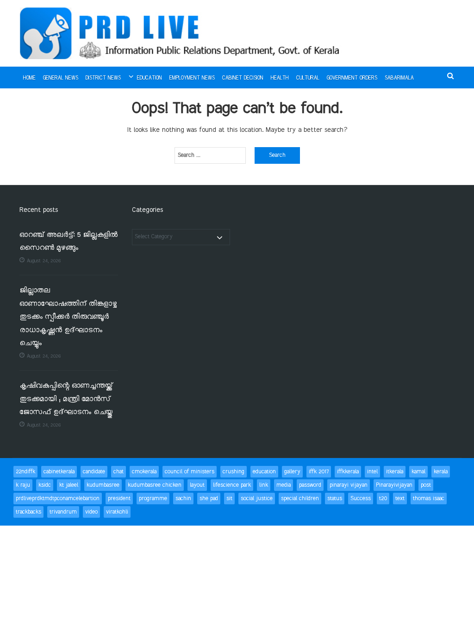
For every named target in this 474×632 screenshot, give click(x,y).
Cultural (307, 78)
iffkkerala (348, 471)
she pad (209, 498)
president (119, 498)
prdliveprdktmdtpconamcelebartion (58, 498)
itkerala (394, 471)
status (334, 498)
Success (360, 498)
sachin (183, 498)
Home (29, 78)
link (263, 485)
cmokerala (144, 471)
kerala (441, 471)
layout (197, 485)
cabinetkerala (59, 471)
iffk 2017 (319, 471)
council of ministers (189, 471)
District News (103, 78)
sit (229, 498)
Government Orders (352, 78)
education (264, 471)
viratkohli (117, 511)
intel (372, 471)
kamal (418, 471)
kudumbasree (103, 485)
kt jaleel (68, 485)
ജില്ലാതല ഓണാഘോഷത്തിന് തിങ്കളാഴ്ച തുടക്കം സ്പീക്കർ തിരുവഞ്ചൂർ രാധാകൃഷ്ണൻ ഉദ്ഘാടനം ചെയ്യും (68, 317)
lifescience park (232, 485)
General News (60, 78)
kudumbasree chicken (154, 485)
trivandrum (63, 511)
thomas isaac (428, 498)
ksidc (44, 485)
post (426, 485)
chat (118, 471)
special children (300, 498)
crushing (233, 471)
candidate (94, 471)
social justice (257, 498)
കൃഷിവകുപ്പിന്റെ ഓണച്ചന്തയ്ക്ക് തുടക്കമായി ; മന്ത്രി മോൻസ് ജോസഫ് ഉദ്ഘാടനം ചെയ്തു (65, 399)
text (400, 498)
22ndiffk (25, 471)
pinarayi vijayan (349, 485)
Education (149, 78)
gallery (292, 471)
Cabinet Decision (242, 78)
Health (280, 78)
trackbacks (28, 511)
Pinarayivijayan (394, 485)
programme (153, 498)
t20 (383, 498)
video (91, 511)
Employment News (192, 78)
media (283, 485)
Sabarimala (399, 78)
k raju (23, 485)
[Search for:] (210, 155)
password (310, 485)
